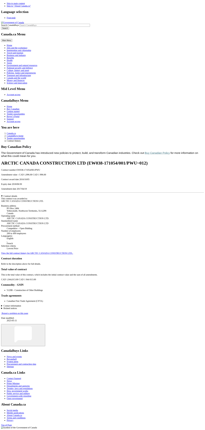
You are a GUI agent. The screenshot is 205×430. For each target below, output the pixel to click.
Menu (6, 40)
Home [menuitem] (9, 45)
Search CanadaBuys (10, 25)
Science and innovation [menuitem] (17, 83)
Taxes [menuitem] (9, 63)
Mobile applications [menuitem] (15, 413)
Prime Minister (13, 383)
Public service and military (18, 393)
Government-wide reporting (19, 396)
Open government (15, 398)
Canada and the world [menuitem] (16, 78)
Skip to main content (16, 3)
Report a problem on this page (15, 313)
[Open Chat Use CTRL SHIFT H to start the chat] (23, 335)
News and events (14, 356)
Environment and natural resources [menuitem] (22, 65)
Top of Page (6, 425)
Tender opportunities (16, 114)
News (9, 381)
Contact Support (14, 378)
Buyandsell (12, 359)
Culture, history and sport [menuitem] (18, 70)
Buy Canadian (13, 109)
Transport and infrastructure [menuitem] (19, 75)
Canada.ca (11, 133)
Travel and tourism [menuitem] (15, 53)
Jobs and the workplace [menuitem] (17, 48)
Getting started (13, 111)
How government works (17, 391)
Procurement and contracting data (21, 364)
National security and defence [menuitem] (20, 68)
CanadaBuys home (15, 136)
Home (9, 106)
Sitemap (10, 366)
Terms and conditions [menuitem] (16, 418)
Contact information (12, 306)
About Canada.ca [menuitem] (14, 415)
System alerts (12, 361)
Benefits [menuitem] (10, 58)
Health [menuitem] (10, 60)
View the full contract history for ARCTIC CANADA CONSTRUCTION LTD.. (37, 253)
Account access (13, 94)
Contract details (10, 196)
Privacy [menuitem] (10, 420)
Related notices (10, 308)
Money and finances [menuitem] (16, 80)
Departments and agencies (18, 386)
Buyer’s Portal (13, 116)
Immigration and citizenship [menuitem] (19, 50)
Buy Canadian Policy (157, 152)
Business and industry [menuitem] (16, 55)
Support (10, 119)
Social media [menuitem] (12, 410)
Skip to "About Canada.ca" (19, 6)
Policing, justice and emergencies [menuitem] (21, 73)
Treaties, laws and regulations (20, 388)
